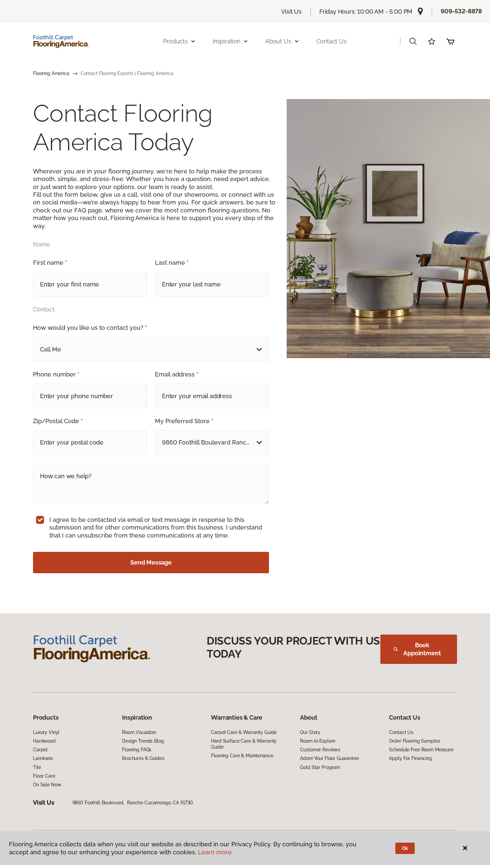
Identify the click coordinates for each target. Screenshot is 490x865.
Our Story (310, 732)
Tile (37, 767)
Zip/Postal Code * (58, 420)
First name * (50, 262)
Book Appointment (422, 649)
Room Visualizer (139, 732)
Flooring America (51, 73)
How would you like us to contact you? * (90, 327)
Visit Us (291, 11)
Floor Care (44, 776)
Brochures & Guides (143, 758)
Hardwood (44, 741)
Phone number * (56, 374)
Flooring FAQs (136, 749)
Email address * (176, 374)
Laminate (43, 758)
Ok (405, 848)
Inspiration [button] (226, 41)
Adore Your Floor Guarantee (329, 758)
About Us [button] (278, 41)
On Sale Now (47, 784)
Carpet (40, 749)
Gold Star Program (320, 767)
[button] (413, 41)
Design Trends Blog (143, 741)
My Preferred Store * (184, 420)
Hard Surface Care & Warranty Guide (244, 744)
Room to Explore (317, 741)
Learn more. (215, 852)
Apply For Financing (410, 758)
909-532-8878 (461, 11)
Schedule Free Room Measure (421, 749)
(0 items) (450, 41)
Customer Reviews (320, 749)
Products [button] (175, 41)
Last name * (172, 262)
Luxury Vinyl (46, 732)
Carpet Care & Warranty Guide (244, 732)
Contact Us (331, 41)
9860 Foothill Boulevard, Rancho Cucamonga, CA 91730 (132, 802)
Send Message (151, 562)
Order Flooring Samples (414, 741)
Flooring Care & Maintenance (242, 755)
